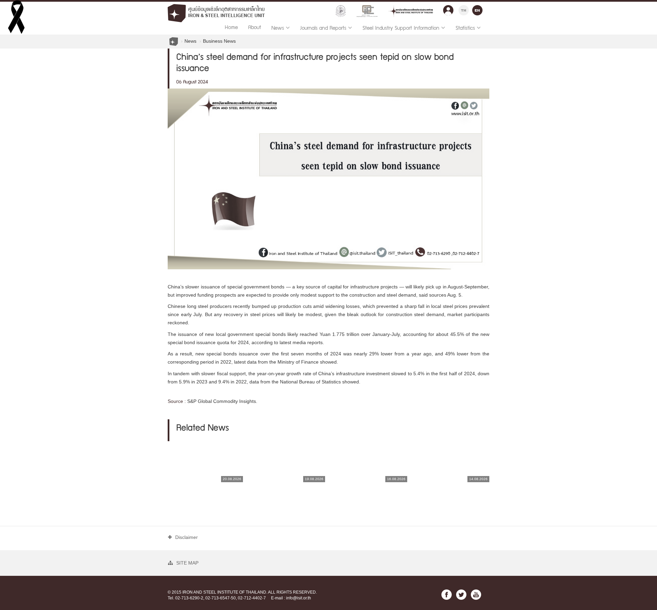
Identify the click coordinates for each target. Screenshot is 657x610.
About (254, 28)
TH (464, 9)
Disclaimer (186, 537)
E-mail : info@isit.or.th (291, 598)
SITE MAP (187, 563)
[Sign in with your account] (448, 8)
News (190, 41)
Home (231, 28)
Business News (219, 41)
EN (477, 9)
